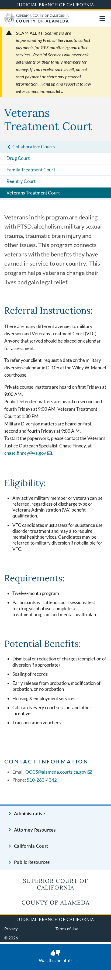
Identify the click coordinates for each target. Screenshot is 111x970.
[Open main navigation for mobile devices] (102, 18)
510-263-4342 (42, 780)
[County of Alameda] (36, 21)
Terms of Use (67, 928)
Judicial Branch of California (55, 4)
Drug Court (18, 158)
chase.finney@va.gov (25, 453)
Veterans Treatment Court (33, 193)
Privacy (11, 928)
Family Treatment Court (30, 169)
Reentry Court (21, 181)
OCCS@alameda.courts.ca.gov (55, 772)
